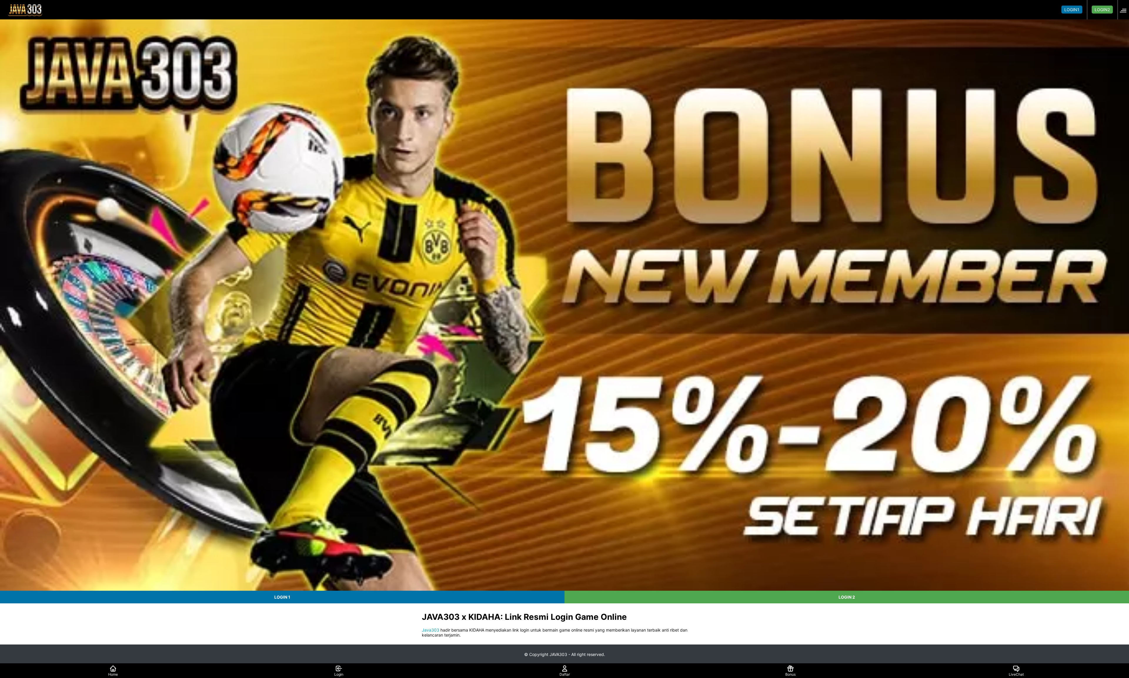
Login (338, 674)
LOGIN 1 (282, 597)
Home (113, 674)
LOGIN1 (1071, 9)
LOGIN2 (1102, 9)
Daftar (565, 674)
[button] (1125, 9)
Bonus (790, 674)
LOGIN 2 (847, 597)
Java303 (430, 629)
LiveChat (1016, 674)
